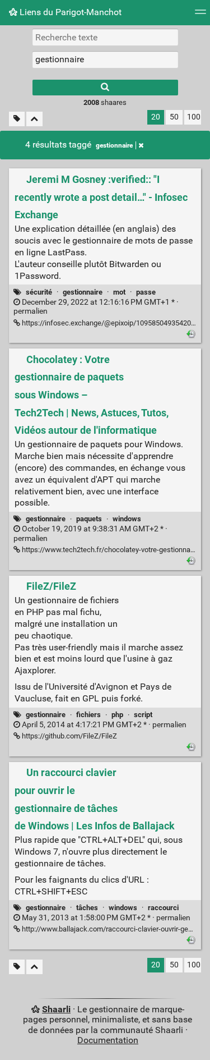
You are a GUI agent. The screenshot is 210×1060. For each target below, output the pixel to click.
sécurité (39, 292)
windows (127, 519)
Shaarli (56, 1009)
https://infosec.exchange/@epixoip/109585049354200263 (113, 323)
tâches (87, 907)
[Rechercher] (105, 87)
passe (146, 292)
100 (193, 117)
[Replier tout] (34, 119)
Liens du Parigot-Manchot (69, 12)
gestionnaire (114, 145)
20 (155, 117)
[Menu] (200, 15)
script (143, 714)
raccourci (163, 907)
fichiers (88, 714)
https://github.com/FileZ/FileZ (68, 736)
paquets (89, 519)
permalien (96, 306)
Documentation (107, 1040)
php (117, 714)
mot (119, 292)
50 (174, 117)
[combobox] (105, 59)
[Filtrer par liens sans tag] (17, 119)
